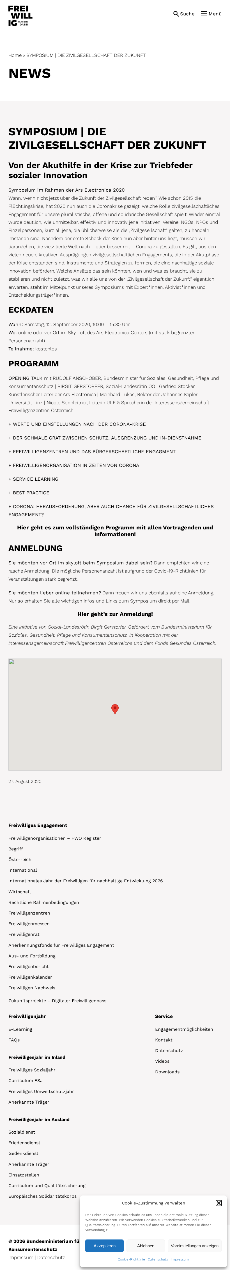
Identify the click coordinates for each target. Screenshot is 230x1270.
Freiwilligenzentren (29, 913)
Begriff (15, 849)
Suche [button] (187, 14)
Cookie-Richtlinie (131, 1259)
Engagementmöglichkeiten (184, 1029)
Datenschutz (158, 1259)
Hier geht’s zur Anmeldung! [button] (115, 614)
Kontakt (164, 1040)
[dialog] (153, 1231)
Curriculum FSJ (25, 1080)
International (22, 870)
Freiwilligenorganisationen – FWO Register (54, 838)
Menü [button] (215, 14)
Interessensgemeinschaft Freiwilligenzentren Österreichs (70, 643)
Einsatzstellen (23, 1175)
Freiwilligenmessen (29, 923)
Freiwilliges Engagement (37, 825)
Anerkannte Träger (28, 1102)
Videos (162, 1061)
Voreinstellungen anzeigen (195, 1245)
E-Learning (20, 1029)
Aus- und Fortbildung (32, 956)
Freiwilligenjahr (27, 1016)
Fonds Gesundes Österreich (185, 643)
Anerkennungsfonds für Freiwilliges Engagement (61, 945)
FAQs (14, 1040)
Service (164, 1016)
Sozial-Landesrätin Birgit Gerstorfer (87, 627)
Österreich (19, 859)
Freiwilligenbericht (28, 966)
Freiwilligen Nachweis (31, 987)
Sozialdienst (21, 1132)
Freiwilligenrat (24, 934)
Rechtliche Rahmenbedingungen (43, 902)
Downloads (167, 1071)
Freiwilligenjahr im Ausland (39, 1119)
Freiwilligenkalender (30, 977)
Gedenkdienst (23, 1153)
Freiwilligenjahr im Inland (36, 1057)
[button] (219, 1203)
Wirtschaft (19, 891)
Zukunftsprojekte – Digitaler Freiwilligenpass (57, 1000)
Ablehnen (145, 1245)
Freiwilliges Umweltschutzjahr (41, 1091)
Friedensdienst (24, 1142)
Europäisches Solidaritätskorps (42, 1196)
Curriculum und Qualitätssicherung (47, 1185)
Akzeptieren (105, 1245)
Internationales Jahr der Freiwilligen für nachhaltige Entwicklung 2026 (85, 880)
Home (15, 55)
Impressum (180, 1259)
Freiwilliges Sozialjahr (32, 1070)
